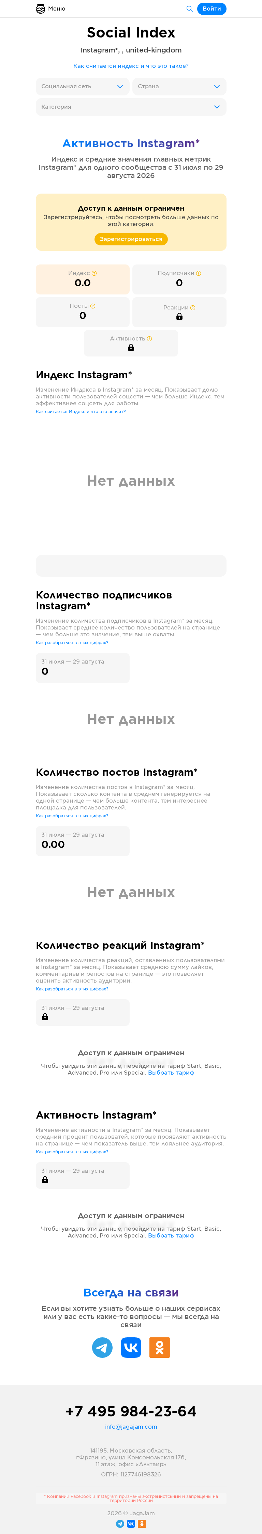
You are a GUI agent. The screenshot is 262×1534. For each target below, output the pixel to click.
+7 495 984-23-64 (131, 1412)
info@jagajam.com (131, 1427)
